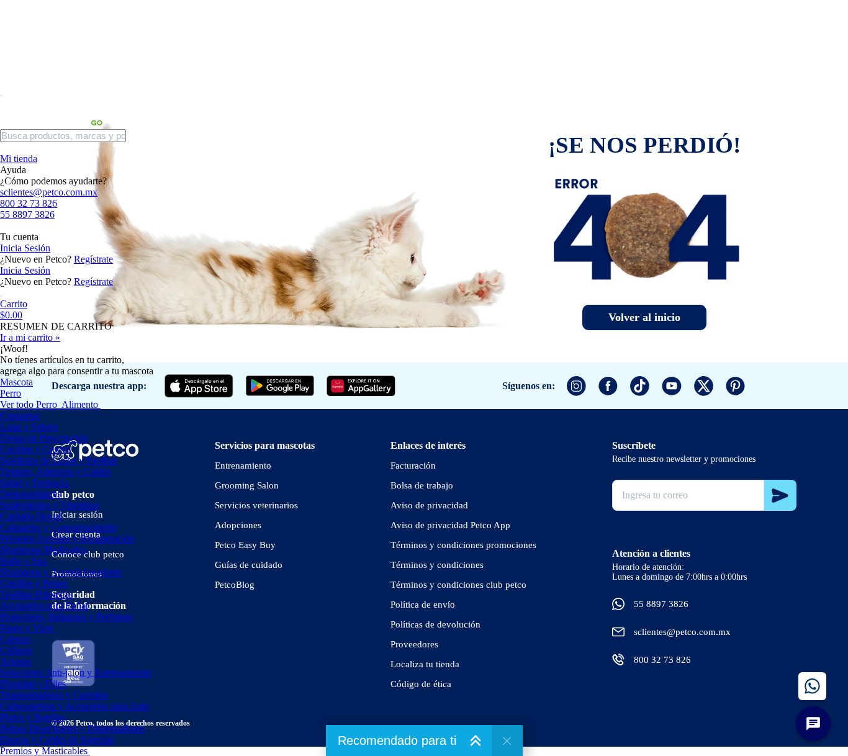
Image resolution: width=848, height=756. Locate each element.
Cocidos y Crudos (35, 449)
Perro (10, 393)
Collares (16, 650)
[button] (424, 310)
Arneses (16, 661)
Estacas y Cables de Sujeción (57, 739)
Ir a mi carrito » (30, 337)
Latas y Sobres (29, 426)
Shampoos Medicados (43, 549)
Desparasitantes (30, 493)
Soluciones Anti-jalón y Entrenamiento (75, 672)
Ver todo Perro (28, 404)
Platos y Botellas (32, 717)
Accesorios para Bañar (44, 605)
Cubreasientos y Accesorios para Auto (74, 706)
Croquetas (20, 415)
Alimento (79, 404)
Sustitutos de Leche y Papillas (58, 460)
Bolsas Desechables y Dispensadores (72, 728)
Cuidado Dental (31, 516)
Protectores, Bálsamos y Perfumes (66, 616)
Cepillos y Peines (34, 583)
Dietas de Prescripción (44, 438)
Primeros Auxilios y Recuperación (67, 538)
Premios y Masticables (44, 750)
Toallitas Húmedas (36, 594)
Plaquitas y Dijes (33, 683)
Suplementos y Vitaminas (49, 505)
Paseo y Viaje (26, 628)
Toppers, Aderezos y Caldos (55, 471)
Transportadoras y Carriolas (54, 695)
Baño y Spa (23, 561)
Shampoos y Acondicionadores (61, 572)
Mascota (16, 382)
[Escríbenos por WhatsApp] (812, 686)
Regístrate (93, 259)
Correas (15, 639)
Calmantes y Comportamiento (58, 527)
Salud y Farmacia (34, 482)
